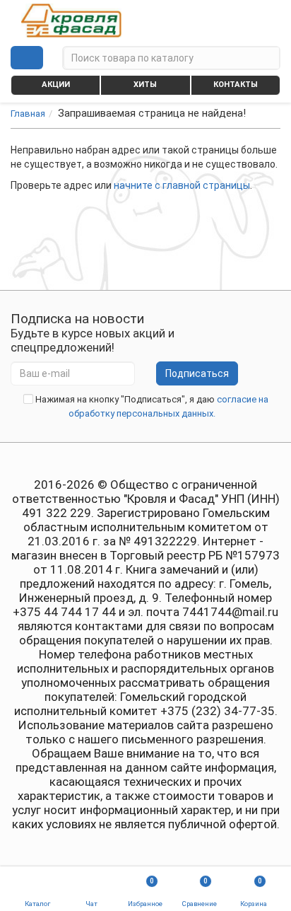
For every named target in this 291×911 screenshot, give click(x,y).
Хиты (145, 84)
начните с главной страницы (182, 185)
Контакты (235, 84)
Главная (28, 113)
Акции (56, 84)
